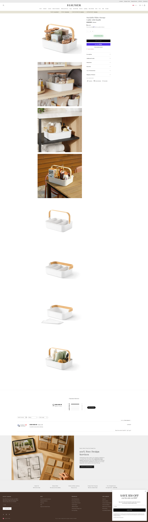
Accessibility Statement (106, 510)
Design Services (134, 1)
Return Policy (55, 485)
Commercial (145, 1)
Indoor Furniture (56, 8)
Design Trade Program (93, 485)
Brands (106, 8)
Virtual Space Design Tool (76, 508)
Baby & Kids (91, 8)
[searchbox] (21, 417)
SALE (96, 8)
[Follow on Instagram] (6, 514)
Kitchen (80, 8)
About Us (104, 499)
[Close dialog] (145, 491)
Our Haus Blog (74, 510)
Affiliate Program (75, 506)
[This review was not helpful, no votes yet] (129, 430)
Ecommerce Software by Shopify (71, 518)
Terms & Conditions (106, 504)
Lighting (85, 8)
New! (41, 8)
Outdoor (45, 8)
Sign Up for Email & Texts (45, 506)
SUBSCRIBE (129, 510)
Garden (49, 8)
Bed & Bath (75, 8)
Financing (42, 502)
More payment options (98, 47)
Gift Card (140, 1)
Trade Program (74, 504)
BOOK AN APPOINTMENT (86, 466)
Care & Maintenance (75, 499)
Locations (121, 1)
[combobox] (33, 417)
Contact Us (36, 485)
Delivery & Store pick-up (74, 485)
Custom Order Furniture (76, 502)
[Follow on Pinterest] (9, 514)
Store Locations (105, 500)
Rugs (71, 8)
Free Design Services (111, 485)
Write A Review (91, 407)
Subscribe (7, 508)
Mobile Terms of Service (106, 506)
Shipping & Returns (44, 500)
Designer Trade (127, 1)
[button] (90, 49)
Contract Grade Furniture (107, 502)
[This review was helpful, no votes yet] (127, 430)
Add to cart (98, 40)
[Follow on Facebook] (3, 514)
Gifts (103, 8)
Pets (100, 8)
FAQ (41, 504)
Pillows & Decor (64, 8)
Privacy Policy (104, 508)
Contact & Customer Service (45, 499)
